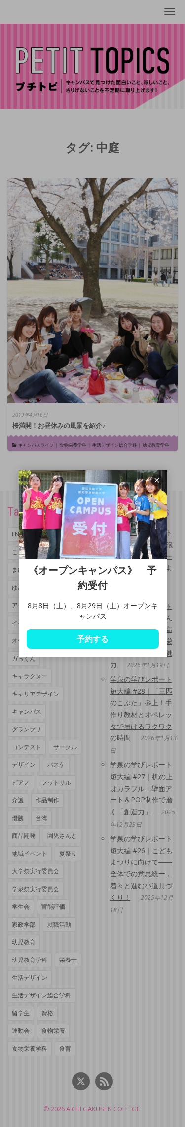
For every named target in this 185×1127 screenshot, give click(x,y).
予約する (93, 638)
